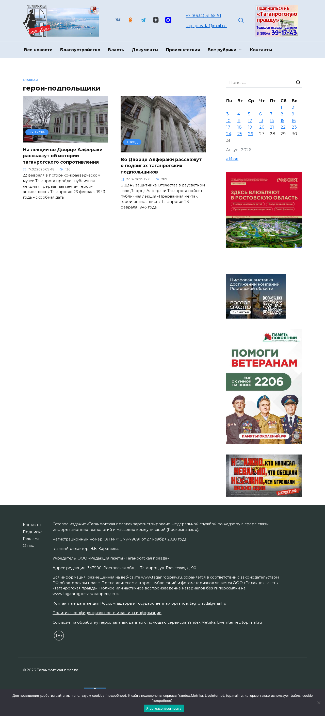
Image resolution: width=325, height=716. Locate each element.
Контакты (261, 49)
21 (272, 127)
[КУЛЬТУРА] (65, 139)
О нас (28, 545)
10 (228, 120)
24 (228, 133)
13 (261, 120)
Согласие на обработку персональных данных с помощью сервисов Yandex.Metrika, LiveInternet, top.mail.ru (157, 622)
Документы (145, 49)
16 (294, 120)
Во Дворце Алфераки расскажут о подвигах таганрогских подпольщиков (161, 165)
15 (282, 120)
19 (250, 127)
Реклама (31, 538)
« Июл (232, 158)
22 (283, 127)
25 (239, 133)
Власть (116, 49)
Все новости (38, 49)
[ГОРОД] (163, 149)
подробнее (116, 695)
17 (228, 127)
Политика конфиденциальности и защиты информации (107, 612)
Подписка (32, 532)
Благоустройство (80, 49)
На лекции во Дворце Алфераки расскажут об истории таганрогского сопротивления (63, 156)
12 (250, 120)
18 (239, 127)
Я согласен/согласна (163, 708)
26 (250, 133)
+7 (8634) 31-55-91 (203, 15)
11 (238, 120)
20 (262, 127)
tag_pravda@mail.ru (206, 25)
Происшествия (183, 49)
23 (294, 127)
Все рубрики (222, 49)
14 (272, 120)
